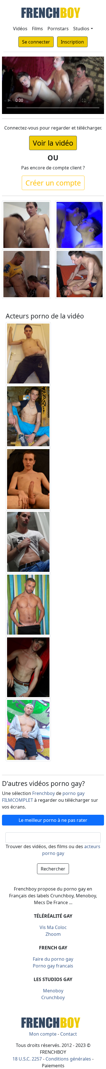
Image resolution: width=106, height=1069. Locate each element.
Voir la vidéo (53, 143)
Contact (68, 1034)
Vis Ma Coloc (53, 927)
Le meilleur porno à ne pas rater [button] (53, 820)
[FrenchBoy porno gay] (53, 1022)
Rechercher (53, 869)
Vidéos (20, 28)
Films (37, 28)
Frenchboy (43, 793)
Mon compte (43, 1034)
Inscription (72, 42)
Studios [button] (81, 28)
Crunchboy (53, 997)
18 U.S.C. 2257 (27, 1059)
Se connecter (36, 42)
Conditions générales (68, 1059)
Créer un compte (53, 182)
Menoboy (53, 991)
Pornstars (58, 28)
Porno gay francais (53, 966)
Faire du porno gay (53, 959)
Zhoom (53, 934)
